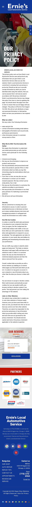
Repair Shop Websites (22, 491)
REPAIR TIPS (7, 470)
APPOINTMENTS (8, 476)
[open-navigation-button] (3, 6)
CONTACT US (7, 473)
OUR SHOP (6, 464)
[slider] (16, 334)
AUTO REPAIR (7, 467)
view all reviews (16, 356)
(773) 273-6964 (15, 429)
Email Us (26, 479)
